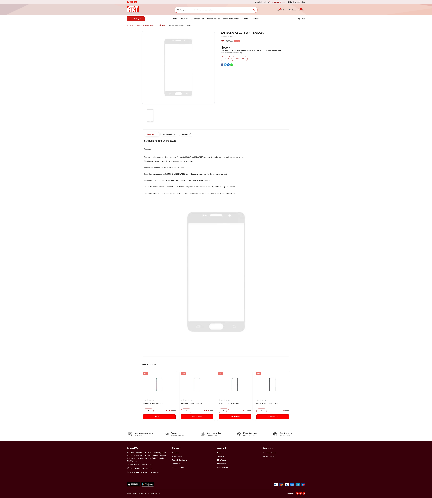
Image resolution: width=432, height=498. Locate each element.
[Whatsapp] (231, 66)
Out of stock (159, 417)
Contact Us (176, 464)
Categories (137, 19)
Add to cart (240, 59)
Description (151, 134)
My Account (221, 464)
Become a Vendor (269, 453)
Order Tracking (300, 2)
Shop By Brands (213, 19)
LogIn (219, 453)
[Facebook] (222, 66)
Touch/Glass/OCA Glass (145, 25)
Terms (245, 19)
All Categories (197, 19)
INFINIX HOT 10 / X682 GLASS (153, 404)
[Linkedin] (228, 66)
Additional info (169, 134)
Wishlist (289, 2)
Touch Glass (161, 25)
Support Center (178, 467)
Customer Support (231, 19)
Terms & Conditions (179, 460)
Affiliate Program (269, 456)
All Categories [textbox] (182, 10)
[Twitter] (225, 66)
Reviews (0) (186, 134)
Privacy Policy (177, 456)
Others (255, 19)
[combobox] (183, 10)
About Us (184, 19)
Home (174, 19)
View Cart (221, 456)
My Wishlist (221, 460)
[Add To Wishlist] (251, 58)
